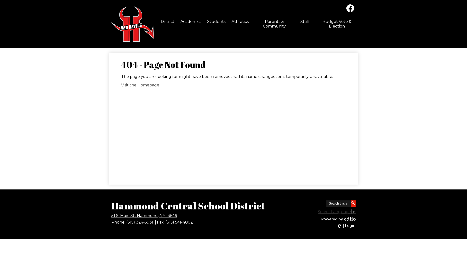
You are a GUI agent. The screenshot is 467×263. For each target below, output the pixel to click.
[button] (167, 21)
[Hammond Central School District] (132, 24)
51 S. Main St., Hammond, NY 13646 (144, 215)
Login (346, 226)
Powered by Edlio (339, 218)
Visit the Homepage (140, 85)
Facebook (350, 8)
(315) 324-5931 (140, 222)
